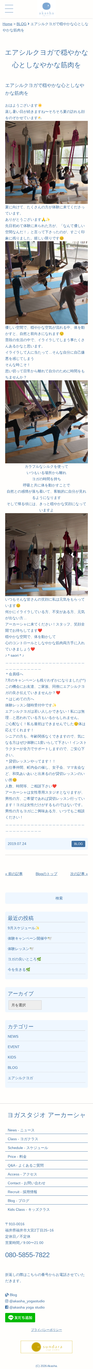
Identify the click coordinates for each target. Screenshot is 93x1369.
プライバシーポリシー (46, 1330)
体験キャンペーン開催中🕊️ (30, 938)
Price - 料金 (17, 1156)
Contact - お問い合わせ (26, 1183)
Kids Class (29, 1209)
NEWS (13, 1036)
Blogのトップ (46, 874)
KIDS (12, 1057)
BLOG (22, 24)
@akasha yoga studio (27, 1307)
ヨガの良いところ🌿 (24, 959)
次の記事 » (79, 874)
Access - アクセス (22, 1174)
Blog (13, 1295)
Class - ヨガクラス (23, 1139)
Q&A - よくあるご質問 (26, 1165)
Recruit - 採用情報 (22, 1192)
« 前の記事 (14, 874)
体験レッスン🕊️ (21, 949)
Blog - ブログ (18, 1201)
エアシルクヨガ (20, 1078)
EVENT (14, 1047)
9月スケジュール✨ (24, 928)
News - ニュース (21, 1130)
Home (7, 24)
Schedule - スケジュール (28, 1148)
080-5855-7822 (27, 1255)
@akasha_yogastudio (27, 1301)
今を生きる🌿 (19, 969)
